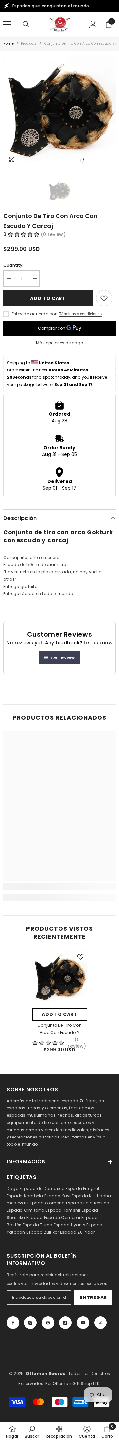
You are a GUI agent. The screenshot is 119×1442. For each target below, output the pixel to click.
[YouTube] (83, 1322)
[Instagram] (30, 1322)
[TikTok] (65, 1322)
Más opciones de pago (59, 343)
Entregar (93, 1297)
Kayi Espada (75, 1196)
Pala (88, 1203)
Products (29, 43)
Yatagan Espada (25, 1232)
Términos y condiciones (80, 314)
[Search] (26, 24)
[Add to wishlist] (104, 298)
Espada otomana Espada (54, 1203)
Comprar (70, 1217)
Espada (34, 1217)
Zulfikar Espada (60, 1232)
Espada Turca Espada (46, 1225)
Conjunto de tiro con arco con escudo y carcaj (59, 1029)
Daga (13, 1188)
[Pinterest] (48, 1322)
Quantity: (13, 265)
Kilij (92, 1196)
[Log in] (93, 24)
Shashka (16, 1217)
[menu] (7, 24)
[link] (59, 886)
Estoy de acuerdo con (35, 314)
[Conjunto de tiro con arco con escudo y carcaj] (59, 977)
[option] (59, 111)
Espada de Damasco (42, 1188)
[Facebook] (13, 1322)
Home (8, 43)
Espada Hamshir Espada (71, 1210)
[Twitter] (100, 1322)
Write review (59, 657)
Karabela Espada (42, 1196)
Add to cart (48, 298)
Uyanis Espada (87, 1225)
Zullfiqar (86, 1232)
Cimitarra (34, 1210)
